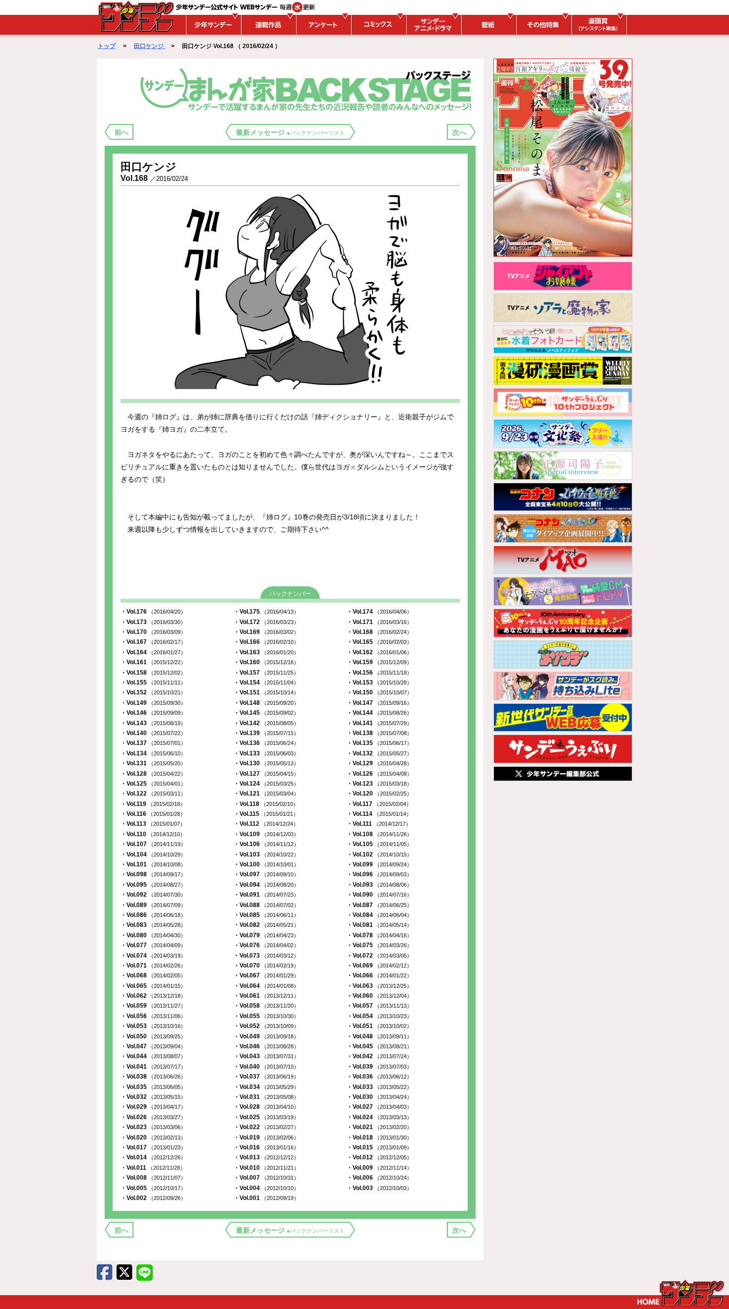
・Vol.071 (153, 965)
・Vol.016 (266, 1147)
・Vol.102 (379, 854)
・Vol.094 (266, 884)
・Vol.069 (379, 965)
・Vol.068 (153, 975)
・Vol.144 (379, 712)
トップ (107, 46)
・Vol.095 (153, 884)
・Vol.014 (153, 1157)
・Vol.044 (153, 1056)
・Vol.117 (379, 803)
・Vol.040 (266, 1066)
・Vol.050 (153, 1036)
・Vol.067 (266, 975)
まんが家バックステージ (308, 88)
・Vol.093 (379, 884)
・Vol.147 (379, 702)
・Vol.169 (266, 631)
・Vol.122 (153, 793)
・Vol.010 (266, 1167)
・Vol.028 (266, 1106)
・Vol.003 (379, 1188)
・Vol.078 (379, 935)
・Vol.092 (153, 894)
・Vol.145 (266, 712)
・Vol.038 (153, 1076)
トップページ (680, 1293)
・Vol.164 (153, 652)
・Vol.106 (266, 844)
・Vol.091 (266, 894)
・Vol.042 (379, 1056)
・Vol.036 (379, 1076)
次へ (459, 132)
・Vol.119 (153, 803)
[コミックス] (377, 25)
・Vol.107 (153, 844)
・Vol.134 (153, 753)
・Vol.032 (153, 1096)
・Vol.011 (153, 1167)
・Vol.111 (379, 823)
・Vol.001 (266, 1198)
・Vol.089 (153, 905)
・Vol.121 (266, 793)
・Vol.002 (153, 1198)
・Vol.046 (266, 1046)
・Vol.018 (379, 1137)
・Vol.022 (266, 1127)
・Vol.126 (379, 773)
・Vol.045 (379, 1046)
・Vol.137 (153, 743)
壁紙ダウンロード (487, 25)
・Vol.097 (266, 874)
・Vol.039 (379, 1066)
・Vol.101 (153, 864)
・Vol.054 (379, 1016)
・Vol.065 (153, 985)
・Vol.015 (379, 1147)
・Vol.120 (379, 793)
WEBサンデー (135, 16)
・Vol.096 (379, 874)
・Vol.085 (266, 914)
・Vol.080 (153, 935)
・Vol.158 (153, 672)
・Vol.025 (266, 1117)
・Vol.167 (153, 641)
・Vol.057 (379, 1005)
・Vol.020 (153, 1137)
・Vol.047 (153, 1046)
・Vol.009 (379, 1167)
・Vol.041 (153, 1066)
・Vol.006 (379, 1177)
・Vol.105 (379, 844)
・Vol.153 (379, 682)
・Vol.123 (379, 783)
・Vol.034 (266, 1086)
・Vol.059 (153, 1005)
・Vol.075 (379, 945)
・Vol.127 (266, 773)
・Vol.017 (153, 1147)
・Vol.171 (379, 622)
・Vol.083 (153, 924)
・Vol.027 (379, 1106)
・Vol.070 (266, 965)
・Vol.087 (379, 905)
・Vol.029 (153, 1106)
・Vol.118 (266, 803)
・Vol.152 (153, 692)
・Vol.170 (153, 631)
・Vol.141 (379, 723)
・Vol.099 (379, 864)
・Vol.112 (266, 823)
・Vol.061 (266, 995)
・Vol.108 (379, 834)
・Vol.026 (153, 1117)
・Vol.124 (266, 783)
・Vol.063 (379, 985)
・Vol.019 (266, 1137)
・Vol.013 (266, 1157)
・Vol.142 (266, 723)
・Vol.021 (379, 1127)
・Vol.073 (266, 955)
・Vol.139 (266, 733)
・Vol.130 (266, 763)
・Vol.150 (379, 692)
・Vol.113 (153, 823)
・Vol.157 (266, 672)
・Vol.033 (379, 1086)
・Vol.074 (153, 955)
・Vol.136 (266, 743)
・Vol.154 (266, 682)
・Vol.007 (266, 1177)
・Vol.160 (266, 662)
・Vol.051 (379, 1026)
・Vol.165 (379, 641)
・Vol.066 (379, 975)
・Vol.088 (266, 905)
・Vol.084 (379, 914)
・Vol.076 (266, 945)
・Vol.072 (379, 955)
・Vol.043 (266, 1056)
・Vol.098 (153, 874)
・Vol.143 (153, 723)
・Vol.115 (266, 813)
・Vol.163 (266, 652)
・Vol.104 (153, 854)
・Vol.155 (153, 682)
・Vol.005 (153, 1188)
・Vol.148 (266, 702)
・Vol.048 (379, 1036)
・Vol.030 (379, 1096)
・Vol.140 (153, 733)
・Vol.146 (153, 712)
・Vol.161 (153, 662)
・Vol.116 (153, 813)
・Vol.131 (153, 763)
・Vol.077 (153, 945)
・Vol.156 (379, 672)
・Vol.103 (266, 854)
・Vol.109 (266, 834)
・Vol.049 (266, 1036)
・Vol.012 (379, 1157)
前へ (121, 132)
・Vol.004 (266, 1188)
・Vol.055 (266, 1016)
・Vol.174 (379, 611)
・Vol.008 (153, 1177)
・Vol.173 (153, 622)
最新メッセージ (290, 132)
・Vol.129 (379, 763)
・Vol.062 (153, 995)
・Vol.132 (379, 753)
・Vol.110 (153, 834)
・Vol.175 (266, 611)
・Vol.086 (153, 914)
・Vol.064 (266, 985)
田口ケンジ (149, 46)
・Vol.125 (153, 783)
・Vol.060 (379, 995)
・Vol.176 (153, 611)
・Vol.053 (153, 1026)
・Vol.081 (379, 924)
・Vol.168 (379, 631)
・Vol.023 (153, 1127)
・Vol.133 (266, 753)
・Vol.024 (379, 1117)
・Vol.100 (266, 864)
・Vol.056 (153, 1016)
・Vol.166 (266, 641)
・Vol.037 (266, 1076)
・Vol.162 (379, 652)
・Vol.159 (379, 662)
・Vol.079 (266, 935)
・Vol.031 (266, 1096)
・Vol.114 (379, 813)
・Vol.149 (153, 702)
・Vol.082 (266, 924)
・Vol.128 (153, 773)
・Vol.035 (153, 1086)
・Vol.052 (266, 1026)
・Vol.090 (379, 894)
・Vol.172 (266, 622)
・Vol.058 (266, 1005)
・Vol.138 (379, 733)
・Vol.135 (379, 743)
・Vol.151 (266, 692)
